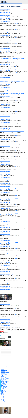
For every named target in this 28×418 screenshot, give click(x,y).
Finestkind (2, 392)
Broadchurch (2, 388)
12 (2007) (2, 368)
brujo (15, 147)
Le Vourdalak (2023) (3, 384)
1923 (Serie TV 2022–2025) (4, 382)
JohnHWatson (16, 258)
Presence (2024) (3, 383)
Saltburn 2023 (2, 400)
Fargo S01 (2, 404)
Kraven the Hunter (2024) (4, 370)
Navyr (15, 156)
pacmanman (16, 261)
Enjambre (16, 216)
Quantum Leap (3, 390)
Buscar (1, 335)
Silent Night (2, 403)
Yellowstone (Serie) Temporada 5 (5, 372)
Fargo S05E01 (2, 397)
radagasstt (16, 100)
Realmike (15, 330)
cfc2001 (16, 37)
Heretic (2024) (2, 380)
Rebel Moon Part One (3, 387)
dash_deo (16, 53)
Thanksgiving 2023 (3, 405)
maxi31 (16, 29)
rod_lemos (16, 23)
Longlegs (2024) (3, 371)
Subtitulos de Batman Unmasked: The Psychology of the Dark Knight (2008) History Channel (12, 58)
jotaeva (15, 204)
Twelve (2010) (2, 369)
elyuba (15, 308)
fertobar (15, 327)
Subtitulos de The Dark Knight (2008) (5, 9)
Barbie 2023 (2, 396)
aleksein (16, 66)
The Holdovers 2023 (3, 402)
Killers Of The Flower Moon (4, 386)
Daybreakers (2, 398)
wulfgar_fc (16, 17)
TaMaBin (16, 72)
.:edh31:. (15, 314)
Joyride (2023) (2, 376)
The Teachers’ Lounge (3, 391)
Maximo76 (16, 132)
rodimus (16, 43)
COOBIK (16, 108)
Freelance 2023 (3, 401)
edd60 (15, 166)
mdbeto (15, 188)
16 (8, 111)
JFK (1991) (2, 375)
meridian (15, 275)
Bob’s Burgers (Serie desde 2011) (5, 378)
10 (8, 72)
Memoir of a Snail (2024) (4, 377)
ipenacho (16, 195)
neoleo (15, 141)
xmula (15, 83)
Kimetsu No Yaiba (3, 395)
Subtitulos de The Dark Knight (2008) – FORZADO (6, 274)
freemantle (16, 248)
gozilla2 (16, 26)
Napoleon (2, 385)
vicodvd (15, 69)
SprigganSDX (16, 198)
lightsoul (16, 150)
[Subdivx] (4, 2)
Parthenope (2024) (3, 373)
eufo (15, 50)
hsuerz (15, 305)
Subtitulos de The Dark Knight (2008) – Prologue (6, 214)
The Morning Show (3, 394)
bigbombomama (16, 242)
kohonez (15, 278)
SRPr (15, 173)
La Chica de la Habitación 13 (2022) (5, 381)
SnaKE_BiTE (16, 213)
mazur (15, 255)
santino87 (16, 123)
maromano (16, 135)
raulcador (16, 111)
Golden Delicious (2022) (4, 374)
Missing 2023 (2, 399)
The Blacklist (2, 393)
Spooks (2, 389)
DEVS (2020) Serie (3, 379)
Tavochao (16, 97)
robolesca (16, 210)
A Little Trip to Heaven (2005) (4, 366)
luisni (15, 235)
